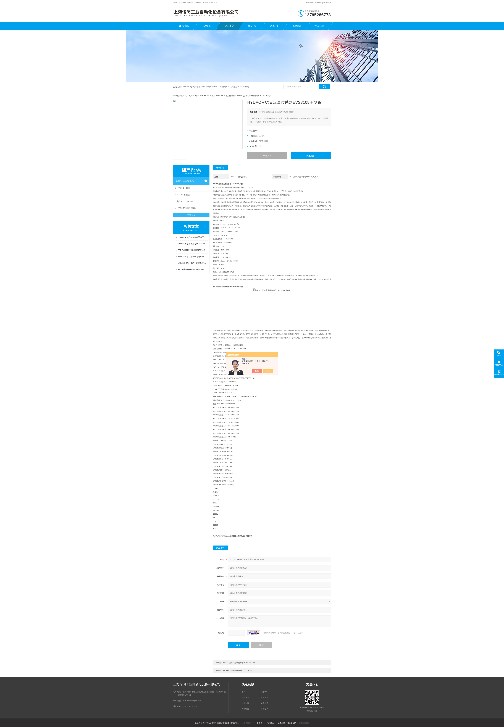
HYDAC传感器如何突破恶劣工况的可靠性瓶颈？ (193, 237)
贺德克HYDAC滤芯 (185, 201)
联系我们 (327, 2)
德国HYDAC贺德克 (207, 96)
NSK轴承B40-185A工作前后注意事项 (193, 263)
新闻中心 (252, 26)
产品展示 (245, 697)
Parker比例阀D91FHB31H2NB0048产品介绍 (193, 269)
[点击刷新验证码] (253, 632)
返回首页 (309, 2)
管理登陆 (271, 723)
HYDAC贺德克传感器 (226, 96)
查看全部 (191, 215)
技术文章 (274, 26)
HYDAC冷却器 (183, 188)
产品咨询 (267, 155)
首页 (186, 96)
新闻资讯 (264, 697)
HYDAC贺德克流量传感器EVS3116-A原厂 (240, 663)
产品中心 (229, 26)
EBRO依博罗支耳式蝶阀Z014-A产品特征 (193, 250)
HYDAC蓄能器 (183, 195)
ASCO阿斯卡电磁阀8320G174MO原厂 (238, 670)
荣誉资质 (264, 703)
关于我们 (207, 26)
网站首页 (186, 26)
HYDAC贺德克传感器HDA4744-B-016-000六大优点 (193, 244)
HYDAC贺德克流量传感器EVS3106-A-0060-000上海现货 (193, 256)
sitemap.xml (304, 723)
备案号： (260, 723)
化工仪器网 (291, 723)
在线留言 (318, 2)
